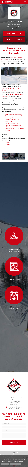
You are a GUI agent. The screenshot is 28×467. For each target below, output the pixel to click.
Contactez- (13, 33)
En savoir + (6, 156)
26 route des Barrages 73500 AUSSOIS (14, 26)
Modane (8, 144)
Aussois (7, 142)
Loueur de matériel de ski (13, 114)
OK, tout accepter (5, 464)
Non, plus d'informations (16, 464)
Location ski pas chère (12, 123)
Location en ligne (13, 39)
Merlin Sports (9, 2)
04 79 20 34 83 (14, 21)
